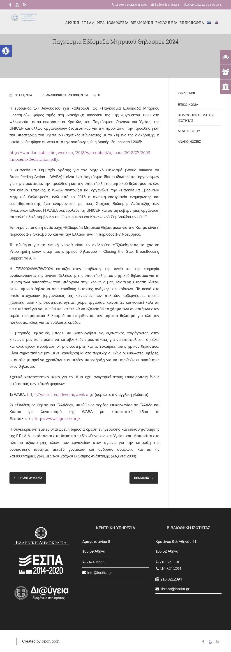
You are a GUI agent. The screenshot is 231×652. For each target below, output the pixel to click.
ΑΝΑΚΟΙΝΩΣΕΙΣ (56, 95)
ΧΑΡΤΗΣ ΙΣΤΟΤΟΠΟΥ (204, 4)
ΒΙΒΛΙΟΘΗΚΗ (142, 22)
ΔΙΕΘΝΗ (73, 95)
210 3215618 (169, 562)
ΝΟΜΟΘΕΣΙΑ (117, 22)
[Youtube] (17, 5)
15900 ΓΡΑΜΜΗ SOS (131, 4)
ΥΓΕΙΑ (84, 95)
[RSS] (24, 5)
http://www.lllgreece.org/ (57, 418)
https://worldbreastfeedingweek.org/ (60, 394)
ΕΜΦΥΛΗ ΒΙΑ (166, 22)
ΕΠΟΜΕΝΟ (141, 478)
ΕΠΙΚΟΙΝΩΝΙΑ (192, 22)
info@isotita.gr (166, 4)
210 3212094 (170, 568)
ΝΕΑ (101, 22)
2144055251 (96, 562)
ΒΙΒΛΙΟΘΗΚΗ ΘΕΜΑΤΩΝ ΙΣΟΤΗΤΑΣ (196, 117)
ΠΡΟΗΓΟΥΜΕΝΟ (30, 478)
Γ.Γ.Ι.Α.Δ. (88, 22)
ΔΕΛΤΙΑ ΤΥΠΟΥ (189, 131)
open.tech (51, 641)
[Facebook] (10, 5)
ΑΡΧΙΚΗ (72, 22)
